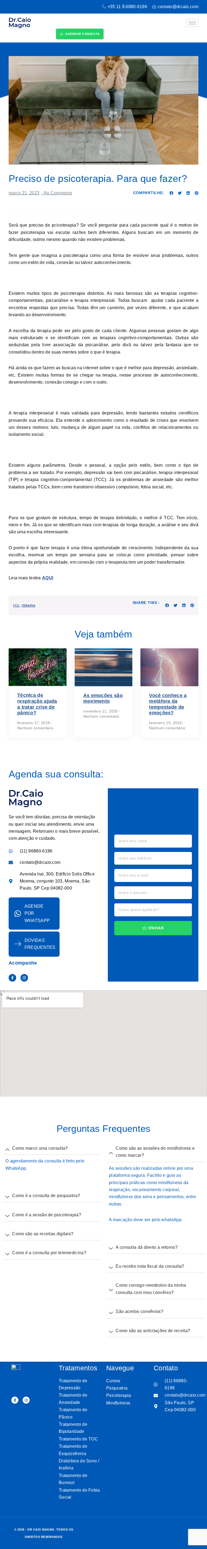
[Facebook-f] (12, 978)
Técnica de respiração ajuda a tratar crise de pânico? (37, 703)
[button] (171, 193)
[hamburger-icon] (192, 23)
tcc (16, 605)
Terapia (29, 605)
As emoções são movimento (103, 698)
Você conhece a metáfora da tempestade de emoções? (168, 704)
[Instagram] (24, 978)
